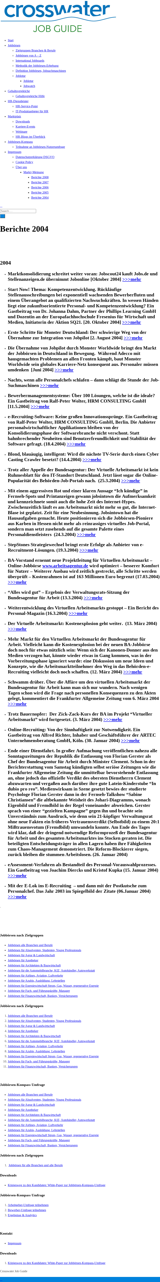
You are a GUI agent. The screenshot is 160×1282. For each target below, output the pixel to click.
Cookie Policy (24, 162)
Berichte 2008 (40, 177)
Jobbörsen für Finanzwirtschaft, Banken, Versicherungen (43, 996)
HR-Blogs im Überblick (30, 136)
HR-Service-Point (27, 106)
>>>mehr (131, 279)
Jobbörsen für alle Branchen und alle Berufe (36, 1165)
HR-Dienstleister (18, 101)
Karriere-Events (25, 126)
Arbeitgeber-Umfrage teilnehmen (28, 1205)
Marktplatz (14, 116)
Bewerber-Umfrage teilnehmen (27, 1210)
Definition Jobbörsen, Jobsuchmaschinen (41, 70)
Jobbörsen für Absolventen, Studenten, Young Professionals (44, 950)
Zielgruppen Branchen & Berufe (36, 50)
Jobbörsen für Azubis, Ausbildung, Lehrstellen (36, 980)
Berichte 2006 (40, 187)
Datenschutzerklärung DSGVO (35, 157)
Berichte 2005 (40, 192)
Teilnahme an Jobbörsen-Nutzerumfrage (40, 146)
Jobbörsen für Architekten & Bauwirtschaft (34, 965)
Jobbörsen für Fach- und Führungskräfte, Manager (39, 990)
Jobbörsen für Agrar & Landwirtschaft (31, 955)
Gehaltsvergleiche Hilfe (30, 96)
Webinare (21, 131)
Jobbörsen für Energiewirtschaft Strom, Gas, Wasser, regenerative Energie (53, 985)
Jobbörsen (14, 45)
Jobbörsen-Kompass (20, 141)
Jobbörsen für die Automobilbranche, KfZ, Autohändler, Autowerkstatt (51, 970)
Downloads (23, 121)
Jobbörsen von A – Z (28, 55)
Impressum (14, 152)
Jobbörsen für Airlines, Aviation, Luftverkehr (35, 975)
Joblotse (21, 75)
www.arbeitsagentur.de (65, 565)
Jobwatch (29, 86)
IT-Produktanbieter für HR (32, 111)
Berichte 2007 (40, 182)
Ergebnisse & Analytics (22, 1215)
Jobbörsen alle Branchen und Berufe (30, 945)
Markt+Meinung (33, 172)
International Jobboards (30, 60)
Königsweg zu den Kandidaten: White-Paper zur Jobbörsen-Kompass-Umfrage (56, 1185)
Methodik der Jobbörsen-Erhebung (37, 65)
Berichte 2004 (40, 197)
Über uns (21, 167)
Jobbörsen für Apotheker (23, 960)
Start (10, 40)
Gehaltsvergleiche (19, 91)
